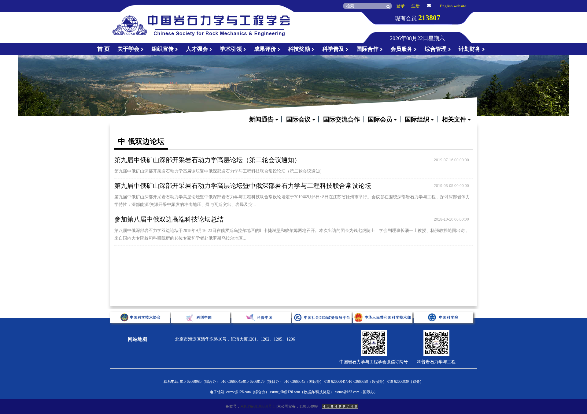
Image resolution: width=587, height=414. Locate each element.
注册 (415, 6)
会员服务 (402, 49)
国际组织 (418, 119)
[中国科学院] (443, 327)
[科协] (140, 327)
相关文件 (455, 119)
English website (453, 6)
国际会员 (381, 119)
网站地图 (137, 339)
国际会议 (299, 119)
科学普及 (334, 49)
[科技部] (383, 327)
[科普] (261, 327)
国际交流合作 (341, 119)
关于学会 (129, 49)
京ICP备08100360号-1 (257, 406)
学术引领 (231, 49)
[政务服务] (322, 327)
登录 (400, 6)
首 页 (103, 49)
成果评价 (266, 49)
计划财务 (470, 49)
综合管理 (436, 49)
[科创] (201, 327)
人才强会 (197, 49)
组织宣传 (163, 49)
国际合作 (368, 49)
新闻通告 (262, 119)
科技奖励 (300, 49)
